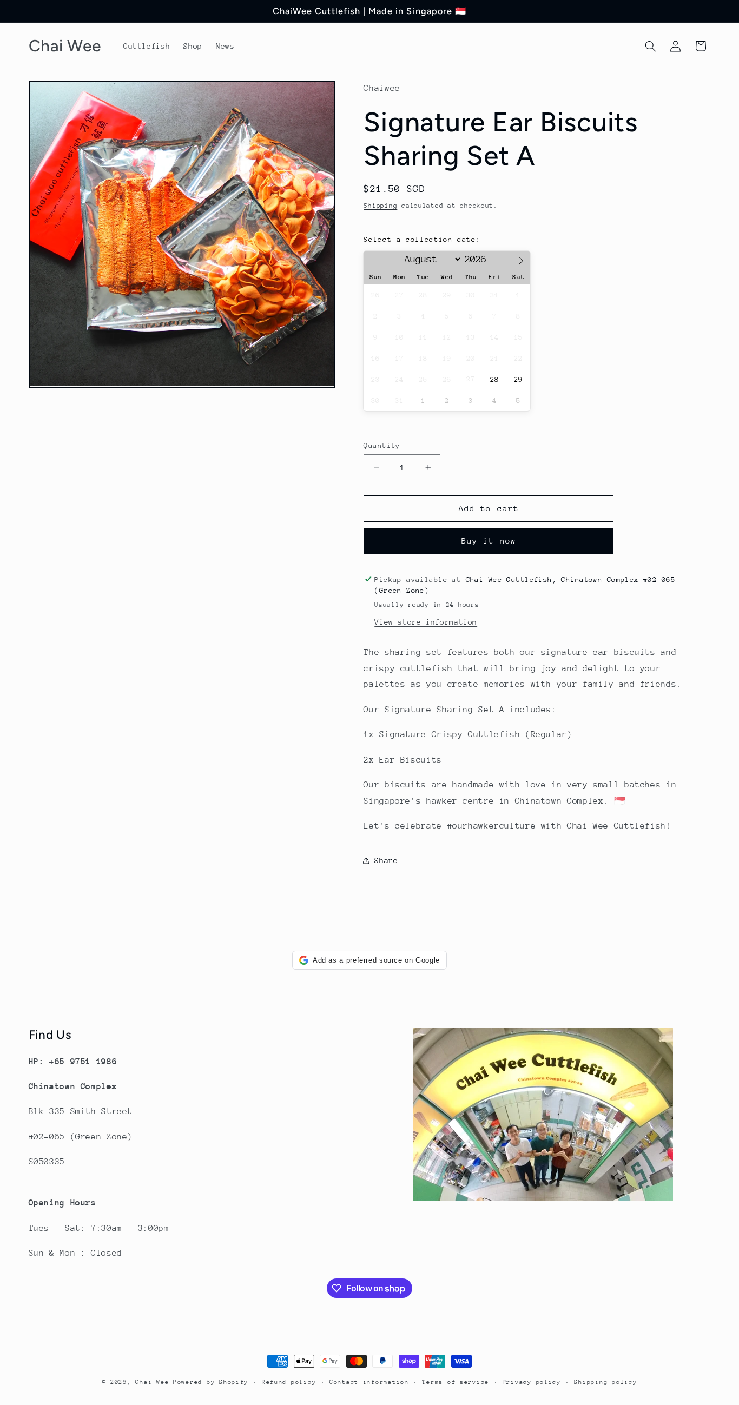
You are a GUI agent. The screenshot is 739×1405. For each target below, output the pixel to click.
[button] (650, 46)
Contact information (369, 1382)
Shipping (380, 205)
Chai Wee (154, 1382)
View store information (425, 621)
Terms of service (455, 1382)
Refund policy (289, 1382)
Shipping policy (605, 1382)
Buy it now (488, 540)
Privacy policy (532, 1382)
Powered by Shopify (210, 1382)
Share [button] (386, 860)
